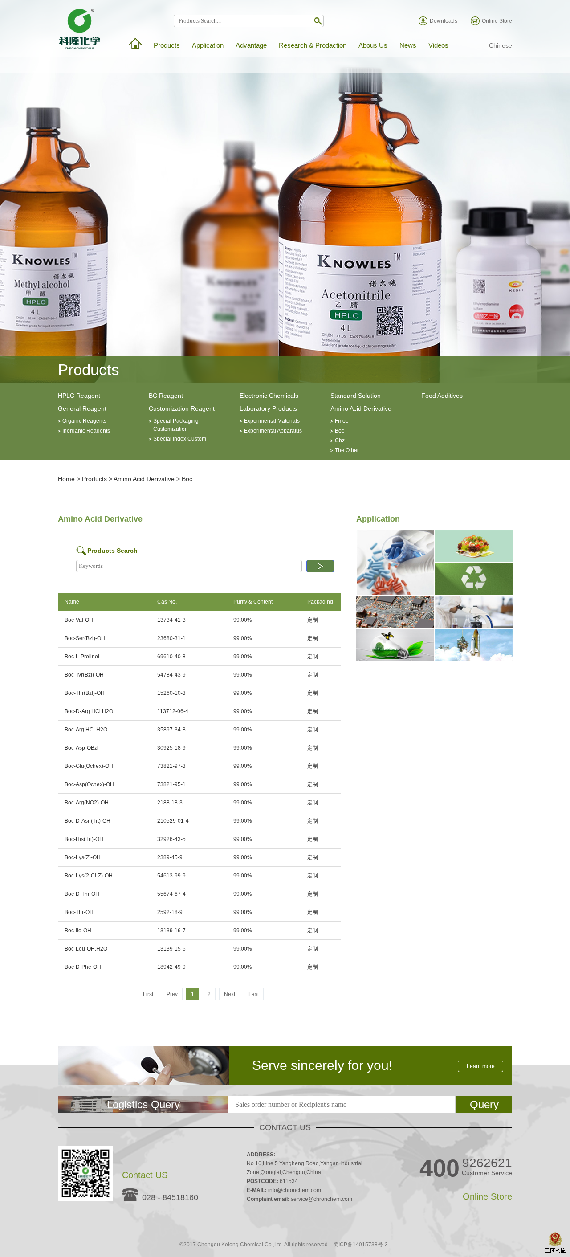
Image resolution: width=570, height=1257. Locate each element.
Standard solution (355, 395)
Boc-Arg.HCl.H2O (86, 729)
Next (229, 994)
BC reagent (166, 395)
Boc (339, 431)
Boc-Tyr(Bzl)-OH (84, 675)
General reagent (82, 408)
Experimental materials (272, 421)
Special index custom (179, 439)
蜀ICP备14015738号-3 (360, 1244)
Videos (438, 45)
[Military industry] (474, 659)
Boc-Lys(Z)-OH (83, 857)
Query (484, 1104)
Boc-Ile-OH (78, 930)
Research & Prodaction (312, 45)
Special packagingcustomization (176, 425)
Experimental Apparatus (273, 431)
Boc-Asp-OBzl (81, 748)
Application (208, 45)
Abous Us (372, 45)
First (148, 994)
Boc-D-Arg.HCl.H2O (89, 711)
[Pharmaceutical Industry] (395, 593)
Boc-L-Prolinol (82, 656)
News (407, 45)
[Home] (135, 43)
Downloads (443, 21)
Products (167, 45)
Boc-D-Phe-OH (83, 967)
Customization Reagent (182, 408)
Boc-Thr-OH (79, 912)
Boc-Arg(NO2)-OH (87, 803)
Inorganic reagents (86, 431)
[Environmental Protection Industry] (474, 593)
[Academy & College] (474, 626)
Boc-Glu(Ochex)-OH (89, 766)
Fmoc (341, 421)
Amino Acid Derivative (360, 408)
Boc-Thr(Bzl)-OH (85, 693)
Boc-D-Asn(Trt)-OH (87, 821)
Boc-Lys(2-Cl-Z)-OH (89, 876)
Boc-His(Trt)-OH (84, 839)
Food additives (442, 395)
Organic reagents (84, 421)
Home (66, 478)
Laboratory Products (268, 408)
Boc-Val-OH (79, 620)
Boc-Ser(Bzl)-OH (85, 638)
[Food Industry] (474, 560)
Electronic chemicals (269, 395)
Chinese (500, 45)
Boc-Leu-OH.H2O (86, 949)
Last (253, 994)
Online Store (497, 21)
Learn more (481, 1066)
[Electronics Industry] (395, 626)
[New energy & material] (395, 659)
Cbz (340, 440)
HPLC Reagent (79, 395)
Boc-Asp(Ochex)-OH (89, 784)
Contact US (144, 1175)
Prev (172, 994)
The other (347, 450)
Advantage (251, 45)
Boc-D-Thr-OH (82, 894)
